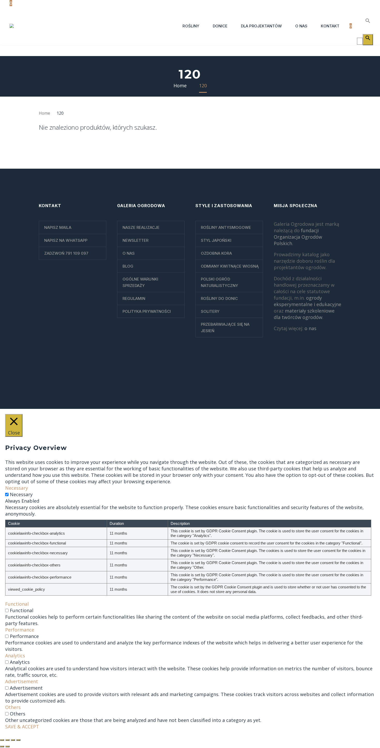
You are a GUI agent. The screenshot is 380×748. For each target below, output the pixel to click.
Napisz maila (57, 227)
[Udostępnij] (13, 740)
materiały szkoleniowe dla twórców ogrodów (304, 314)
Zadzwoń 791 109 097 (66, 253)
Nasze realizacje (141, 227)
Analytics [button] (15, 655)
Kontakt (330, 26)
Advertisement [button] (21, 681)
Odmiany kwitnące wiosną (230, 266)
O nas (301, 26)
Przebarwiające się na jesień (225, 327)
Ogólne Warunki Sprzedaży (140, 282)
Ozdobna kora (216, 253)
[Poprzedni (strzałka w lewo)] (2, 746)
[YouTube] (340, 385)
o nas (310, 328)
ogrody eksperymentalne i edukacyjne (307, 301)
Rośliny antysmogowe (226, 227)
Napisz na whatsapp (65, 240)
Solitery (210, 311)
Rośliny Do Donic (219, 298)
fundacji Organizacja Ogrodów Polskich (298, 236)
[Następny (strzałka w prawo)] (7, 746)
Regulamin (134, 298)
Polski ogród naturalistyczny (219, 282)
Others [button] (13, 707)
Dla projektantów (261, 26)
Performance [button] (19, 630)
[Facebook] (319, 385)
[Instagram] (333, 385)
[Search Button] (368, 39)
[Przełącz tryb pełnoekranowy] (7, 740)
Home (44, 113)
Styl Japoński (216, 240)
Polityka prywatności (147, 311)
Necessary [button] (16, 488)
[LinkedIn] (326, 385)
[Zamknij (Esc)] (18, 740)
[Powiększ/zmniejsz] (2, 740)
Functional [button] (17, 604)
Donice (220, 26)
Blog (128, 266)
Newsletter (136, 240)
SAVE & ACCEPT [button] (22, 726)
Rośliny (191, 26)
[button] (366, 20)
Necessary (21, 494)
